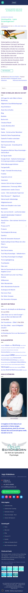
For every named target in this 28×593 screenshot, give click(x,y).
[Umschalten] (26, 104)
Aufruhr (11, 345)
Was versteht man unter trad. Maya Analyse (11, 276)
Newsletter (4, 209)
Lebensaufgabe (5, 355)
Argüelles (2, 345)
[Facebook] (2, 497)
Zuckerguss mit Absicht (8, 290)
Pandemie (11, 357)
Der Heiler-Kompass (7, 296)
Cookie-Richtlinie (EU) (8, 126)
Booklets (3, 116)
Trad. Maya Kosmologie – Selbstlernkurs (13, 253)
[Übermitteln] (25, 88)
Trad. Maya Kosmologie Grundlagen (12, 257)
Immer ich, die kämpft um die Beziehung (13, 309)
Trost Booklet (5, 263)
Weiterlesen (6, 70)
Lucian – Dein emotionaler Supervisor (12, 193)
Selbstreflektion (21, 362)
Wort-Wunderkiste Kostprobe (10, 286)
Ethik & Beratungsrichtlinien (9, 164)
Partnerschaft (17, 357)
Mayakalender (3, 357)
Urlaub (12, 364)
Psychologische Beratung (8, 232)
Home (6, 526)
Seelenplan (14, 362)
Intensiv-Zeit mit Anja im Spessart (11, 183)
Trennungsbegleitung (7, 260)
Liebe (12, 355)
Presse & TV (7, 536)
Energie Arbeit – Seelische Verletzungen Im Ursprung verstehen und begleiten (13, 160)
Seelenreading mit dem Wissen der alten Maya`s (13, 243)
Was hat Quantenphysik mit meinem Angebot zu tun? (12, 270)
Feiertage (2, 347)
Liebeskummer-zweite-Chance (10, 189)
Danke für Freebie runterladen (10, 138)
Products (4, 229)
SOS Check (4, 247)
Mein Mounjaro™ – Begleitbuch (10, 196)
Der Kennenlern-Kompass (9, 299)
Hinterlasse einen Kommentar (20, 80)
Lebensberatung (8, 505)
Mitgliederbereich (6, 202)
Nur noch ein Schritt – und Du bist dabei (13, 212)
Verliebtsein (22, 364)
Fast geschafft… (5, 167)
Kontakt (6, 539)
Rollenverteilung (7, 362)
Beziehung (16, 345)
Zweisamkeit (18, 370)
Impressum (4, 180)
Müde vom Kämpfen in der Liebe (11, 205)
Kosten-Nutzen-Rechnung (14, 352)
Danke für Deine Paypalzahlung (10, 135)
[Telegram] (21, 497)
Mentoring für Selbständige (9, 199)
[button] (2, 2)
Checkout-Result (6, 122)
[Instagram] (6, 497)
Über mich (4, 266)
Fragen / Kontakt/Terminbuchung (11, 170)
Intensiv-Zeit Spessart (10, 517)
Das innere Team (6, 293)
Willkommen (5, 280)
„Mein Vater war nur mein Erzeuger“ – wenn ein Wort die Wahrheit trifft (12, 316)
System (10, 364)
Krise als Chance (22, 352)
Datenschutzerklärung (8, 141)
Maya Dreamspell (23, 355)
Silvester (2, 364)
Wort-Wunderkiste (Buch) (11, 545)
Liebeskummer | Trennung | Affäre (11, 186)
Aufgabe (7, 345)
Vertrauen (5, 367)
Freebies (3, 174)
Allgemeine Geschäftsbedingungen (11, 103)
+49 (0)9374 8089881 (8, 484)
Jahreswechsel (3, 349)
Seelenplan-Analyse (9, 511)
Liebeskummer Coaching (10, 508)
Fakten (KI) (14, 588)
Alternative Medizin (7, 17)
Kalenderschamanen (10, 349)
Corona (21, 345)
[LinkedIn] (13, 497)
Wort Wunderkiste (6, 283)
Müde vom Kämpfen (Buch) (11, 542)
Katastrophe (16, 349)
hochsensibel (22, 347)
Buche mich (4, 119)
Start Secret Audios (7, 250)
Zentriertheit (10, 370)
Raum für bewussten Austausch (10, 238)
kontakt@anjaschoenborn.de (9, 487)
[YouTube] (17, 497)
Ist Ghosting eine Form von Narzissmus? (13, 333)
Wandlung (19, 367)
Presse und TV (5, 226)
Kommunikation (5, 352)
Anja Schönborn (6, 107)
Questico (4, 235)
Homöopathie (14, 78)
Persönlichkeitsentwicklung (9, 360)
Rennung (2, 362)
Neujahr (7, 357)
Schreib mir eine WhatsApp (11, 491)
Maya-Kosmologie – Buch (11, 514)
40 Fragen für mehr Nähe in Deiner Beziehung (11, 99)
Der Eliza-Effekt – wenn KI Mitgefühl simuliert (12, 327)
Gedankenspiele (7, 347)
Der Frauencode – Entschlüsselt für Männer (11, 146)
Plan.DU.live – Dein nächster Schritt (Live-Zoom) (13, 222)
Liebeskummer (17, 355)
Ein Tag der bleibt (6, 156)
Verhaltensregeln (17, 364)
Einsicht (24, 345)
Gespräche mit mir (6, 177)
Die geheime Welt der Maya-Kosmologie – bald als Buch (14, 151)
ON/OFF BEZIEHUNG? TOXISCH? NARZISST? (11, 216)
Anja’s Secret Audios (7, 110)
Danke (3, 129)
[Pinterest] (10, 497)
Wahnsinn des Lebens (13, 367)
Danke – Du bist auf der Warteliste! (11, 132)
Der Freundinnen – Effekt (8, 322)
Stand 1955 (6, 364)
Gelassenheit (13, 347)
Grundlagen (18, 347)
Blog (2, 113)
